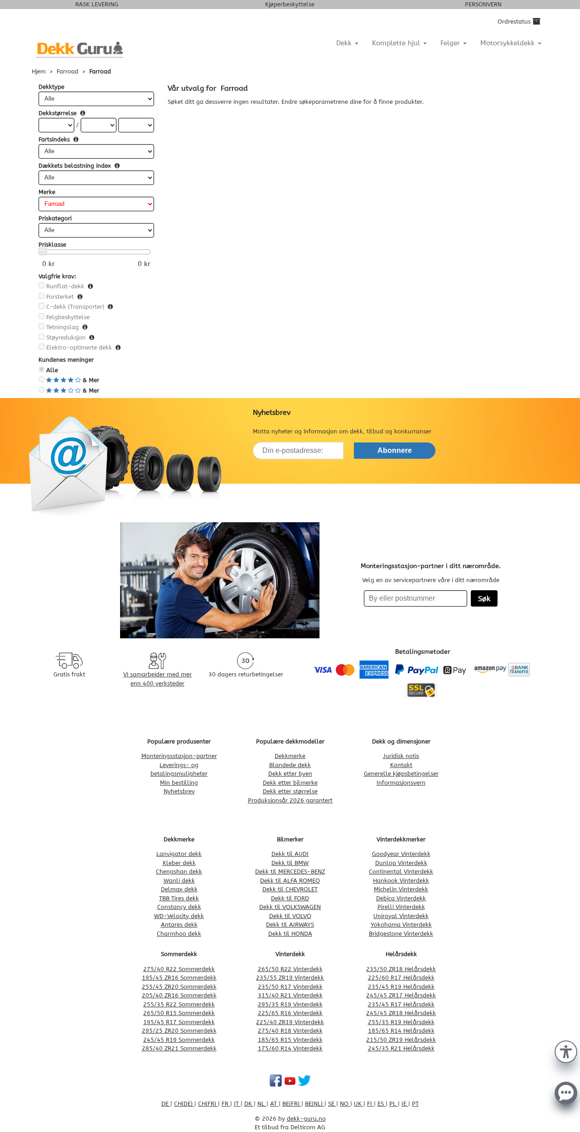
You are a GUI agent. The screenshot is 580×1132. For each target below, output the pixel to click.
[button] (566, 1051)
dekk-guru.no (306, 1118)
